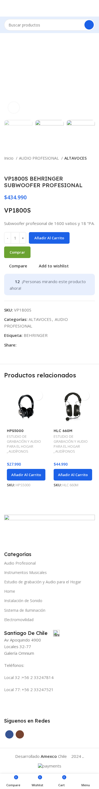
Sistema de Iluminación (24, 610)
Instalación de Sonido (23, 600)
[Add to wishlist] (38, 395)
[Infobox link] (32, 633)
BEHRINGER (36, 335)
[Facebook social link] (21, 344)
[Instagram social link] (20, 734)
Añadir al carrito (49, 237)
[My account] (93, 8)
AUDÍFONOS (18, 451)
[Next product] (92, 167)
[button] (26, 475)
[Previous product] (81, 167)
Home (9, 591)
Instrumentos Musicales (25, 572)
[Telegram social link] (27, 344)
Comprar (17, 252)
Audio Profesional (20, 563)
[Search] (89, 24)
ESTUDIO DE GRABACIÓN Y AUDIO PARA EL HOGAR (24, 441)
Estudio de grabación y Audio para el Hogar (42, 581)
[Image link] (49, 529)
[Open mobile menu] (6, 8)
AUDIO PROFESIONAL (39, 158)
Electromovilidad (19, 619)
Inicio (9, 158)
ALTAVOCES (75, 158)
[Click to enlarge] (13, 107)
